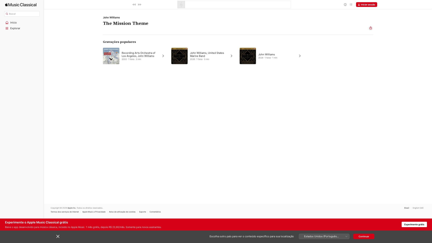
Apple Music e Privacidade (93, 212)
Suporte (142, 212)
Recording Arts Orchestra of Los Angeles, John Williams (138, 54)
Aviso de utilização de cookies (122, 212)
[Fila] (351, 4)
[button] (21, 22)
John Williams (111, 17)
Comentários (155, 212)
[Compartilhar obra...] (370, 28)
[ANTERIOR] (134, 4)
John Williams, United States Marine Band (207, 54)
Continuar (364, 236)
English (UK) (418, 208)
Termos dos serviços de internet (65, 212)
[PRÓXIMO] (139, 4)
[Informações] (345, 4)
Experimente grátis (414, 224)
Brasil (406, 208)
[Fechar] (57, 236)
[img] (20, 4)
